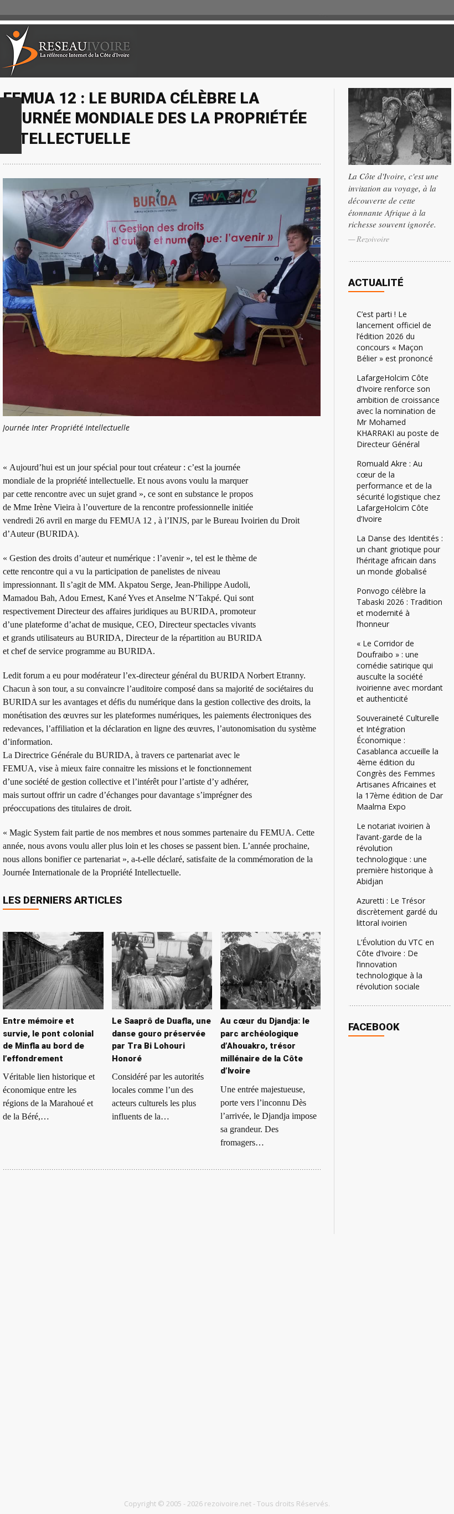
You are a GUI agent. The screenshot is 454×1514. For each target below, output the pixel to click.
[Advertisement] (323, 51)
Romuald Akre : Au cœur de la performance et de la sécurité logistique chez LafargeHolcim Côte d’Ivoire (398, 491)
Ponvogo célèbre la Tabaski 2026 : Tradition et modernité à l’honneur (399, 607)
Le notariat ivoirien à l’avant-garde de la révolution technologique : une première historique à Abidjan (395, 853)
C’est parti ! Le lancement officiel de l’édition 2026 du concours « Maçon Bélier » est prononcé (395, 336)
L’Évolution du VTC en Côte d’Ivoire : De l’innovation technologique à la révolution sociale (395, 964)
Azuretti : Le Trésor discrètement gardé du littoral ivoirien (397, 911)
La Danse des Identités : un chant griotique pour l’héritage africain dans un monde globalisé (400, 555)
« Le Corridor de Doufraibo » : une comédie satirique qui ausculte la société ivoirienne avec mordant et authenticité (400, 671)
